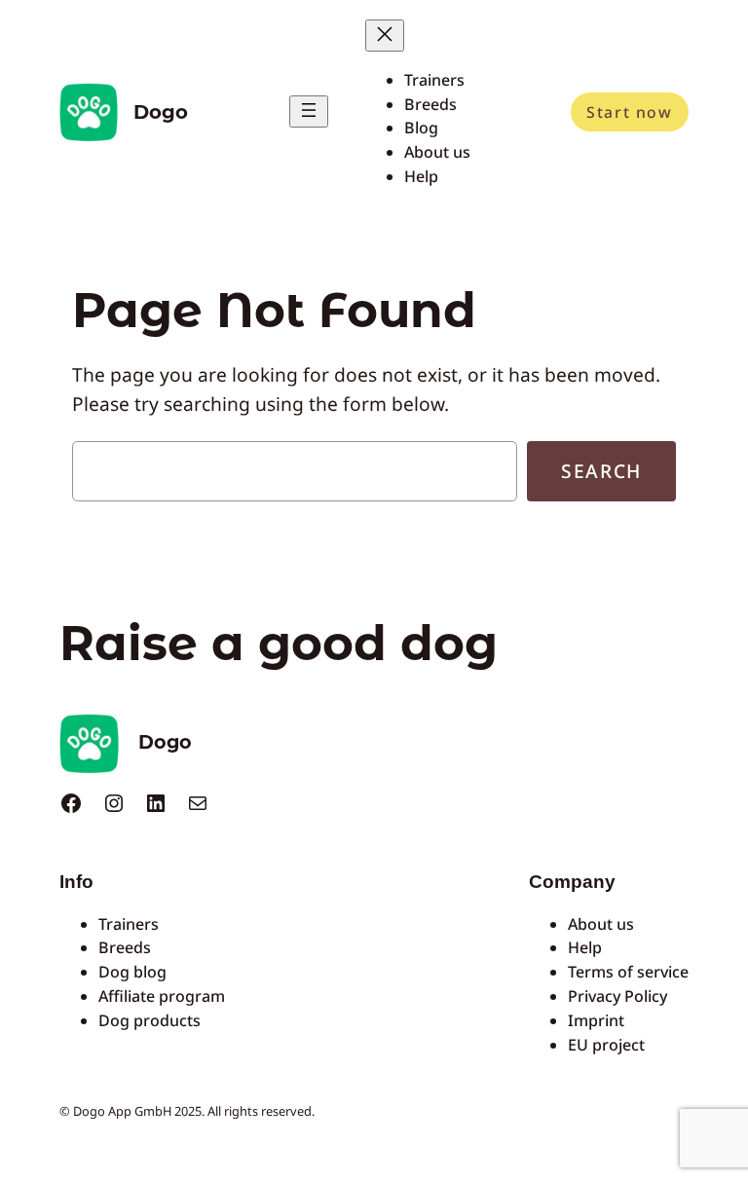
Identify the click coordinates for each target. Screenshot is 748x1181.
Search (601, 471)
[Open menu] (308, 111)
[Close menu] (384, 35)
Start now (629, 112)
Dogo (160, 112)
